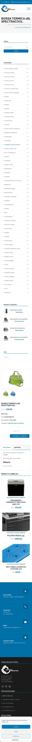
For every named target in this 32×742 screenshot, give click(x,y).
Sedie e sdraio (16, 240)
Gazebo (16, 156)
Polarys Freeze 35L (16, 536)
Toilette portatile (16, 280)
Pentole (16, 208)
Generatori (16, 160)
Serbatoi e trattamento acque (16, 248)
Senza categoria (16, 244)
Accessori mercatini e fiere (16, 88)
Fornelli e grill (16, 136)
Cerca (16, 51)
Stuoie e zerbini (16, 252)
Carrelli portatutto (16, 116)
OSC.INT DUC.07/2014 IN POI (17, 328)
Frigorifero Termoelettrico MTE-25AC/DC (16, 502)
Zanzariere (16, 292)
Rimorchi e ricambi (16, 224)
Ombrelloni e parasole (16, 196)
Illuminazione (16, 168)
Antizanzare (16, 100)
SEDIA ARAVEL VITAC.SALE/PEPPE (19, 319)
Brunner (7, 357)
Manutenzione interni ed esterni (16, 180)
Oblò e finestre (16, 192)
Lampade (16, 176)
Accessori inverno (16, 84)
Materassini (16, 184)
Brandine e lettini (16, 112)
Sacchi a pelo (16, 228)
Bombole (16, 108)
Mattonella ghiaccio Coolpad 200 (16, 568)
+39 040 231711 (7, 2)
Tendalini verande (16, 272)
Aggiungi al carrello (19, 436)
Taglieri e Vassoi (16, 256)
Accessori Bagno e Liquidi (16, 68)
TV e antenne (16, 284)
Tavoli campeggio (16, 260)
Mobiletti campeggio (16, 188)
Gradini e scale (16, 164)
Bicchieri (16, 104)
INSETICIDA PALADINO (16, 310)
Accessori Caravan (16, 76)
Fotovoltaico (16, 140)
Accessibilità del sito (9, 710)
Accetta (16, 727)
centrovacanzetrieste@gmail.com (21, 2)
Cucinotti (16, 124)
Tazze (16, 264)
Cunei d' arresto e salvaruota (16, 128)
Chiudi (16, 731)
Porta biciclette (16, 216)
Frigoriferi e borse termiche (24, 24)
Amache (16, 96)
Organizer (16, 200)
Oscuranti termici (16, 204)
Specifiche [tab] (17, 447)
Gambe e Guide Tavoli (16, 148)
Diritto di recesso (8, 696)
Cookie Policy (15, 740)
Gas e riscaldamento (16, 152)
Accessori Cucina (16, 80)
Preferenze (16, 736)
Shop (13, 24)
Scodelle (16, 236)
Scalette (16, 232)
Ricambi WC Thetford (16, 220)
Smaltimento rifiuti (8, 707)
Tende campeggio (16, 276)
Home (9, 24)
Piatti (16, 212)
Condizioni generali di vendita (11, 699)
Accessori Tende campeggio (16, 92)
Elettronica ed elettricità (16, 132)
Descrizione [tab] (6, 447)
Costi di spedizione (8, 703)
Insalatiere (16, 172)
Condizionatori (16, 120)
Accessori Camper (16, 72)
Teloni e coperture (16, 268)
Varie (16, 288)
